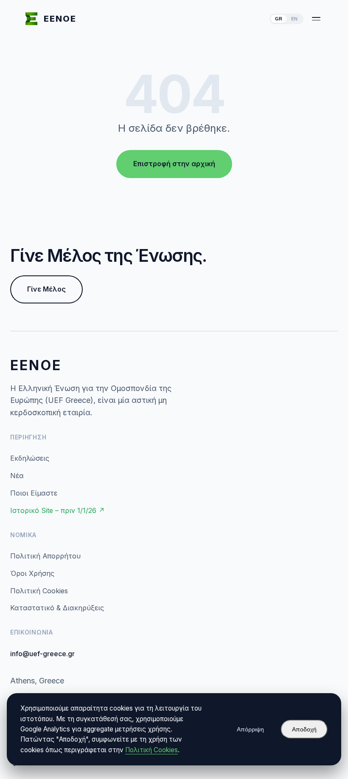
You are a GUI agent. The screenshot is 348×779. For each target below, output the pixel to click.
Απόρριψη (250, 729)
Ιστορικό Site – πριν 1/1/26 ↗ (57, 510)
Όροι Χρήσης (32, 573)
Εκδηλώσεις (29, 458)
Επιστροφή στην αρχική (174, 163)
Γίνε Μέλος (46, 289)
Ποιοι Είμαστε (33, 493)
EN (294, 18)
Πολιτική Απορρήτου (45, 556)
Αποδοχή (304, 729)
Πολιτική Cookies (39, 590)
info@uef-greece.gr (42, 653)
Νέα (17, 475)
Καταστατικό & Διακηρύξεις (57, 607)
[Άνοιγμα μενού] (316, 18)
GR (279, 18)
